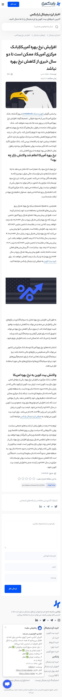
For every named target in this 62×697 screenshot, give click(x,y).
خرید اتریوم (54, 642)
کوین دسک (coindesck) (33, 114)
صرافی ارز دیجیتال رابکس (30, 417)
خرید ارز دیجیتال (52, 662)
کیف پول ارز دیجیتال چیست (47, 671)
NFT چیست (53, 676)
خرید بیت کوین (50, 261)
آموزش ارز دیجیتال (51, 667)
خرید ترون (55, 647)
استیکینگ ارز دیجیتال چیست (47, 680)
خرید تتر (55, 638)
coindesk (47, 473)
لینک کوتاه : (50, 485)
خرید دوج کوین (52, 652)
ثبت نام (13, 4)
